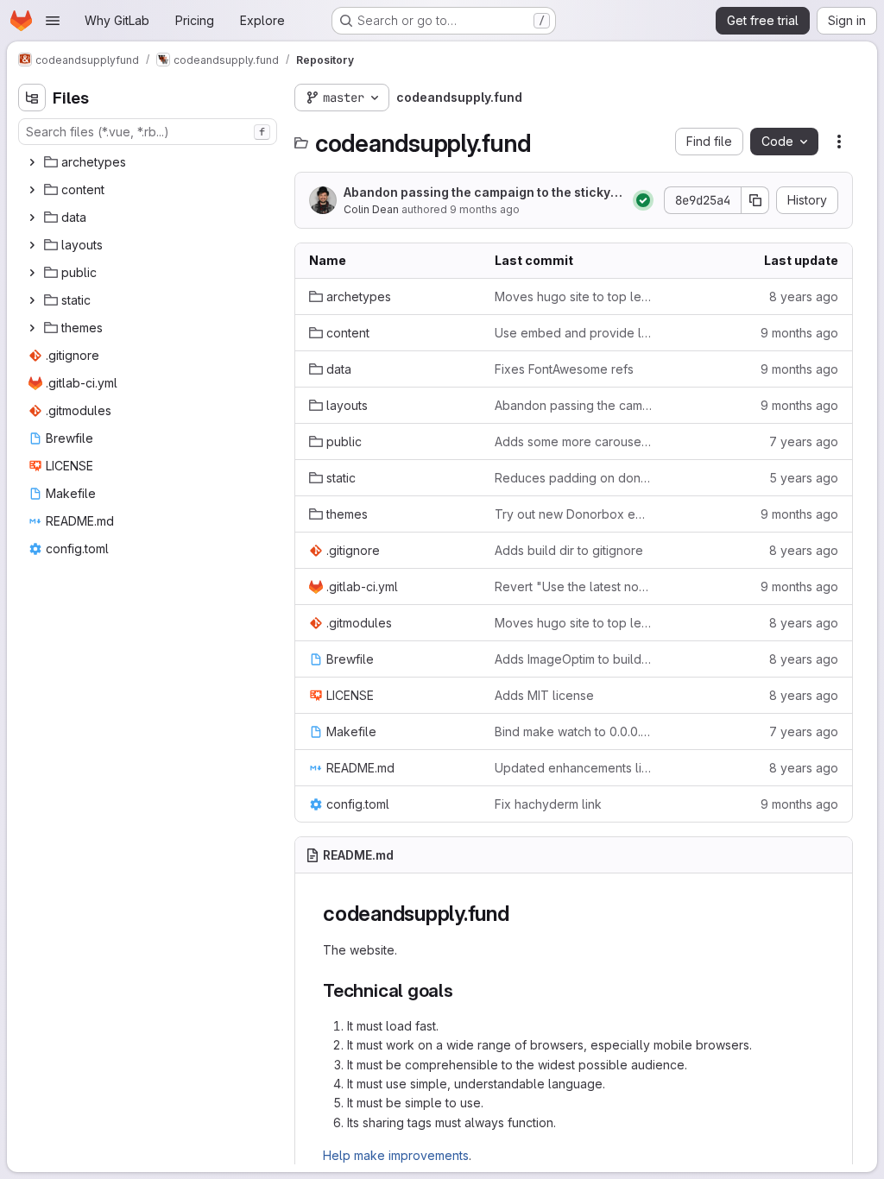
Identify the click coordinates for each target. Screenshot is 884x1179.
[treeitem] (149, 162)
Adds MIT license (544, 695)
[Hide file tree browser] (32, 97)
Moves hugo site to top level (574, 296)
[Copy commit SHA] (755, 200)
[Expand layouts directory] (32, 245)
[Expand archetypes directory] (32, 162)
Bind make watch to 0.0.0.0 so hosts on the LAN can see (574, 731)
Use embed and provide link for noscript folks (574, 332)
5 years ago (803, 477)
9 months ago (485, 209)
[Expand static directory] (32, 300)
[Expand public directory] (32, 272)
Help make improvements (396, 1155)
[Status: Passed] (643, 200)
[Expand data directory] (32, 217)
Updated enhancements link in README (574, 767)
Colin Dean (371, 209)
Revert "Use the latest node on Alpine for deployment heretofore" (574, 586)
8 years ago (803, 296)
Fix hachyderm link (548, 804)
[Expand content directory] (32, 190)
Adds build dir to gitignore (569, 550)
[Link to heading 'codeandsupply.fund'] (520, 913)
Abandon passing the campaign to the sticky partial (482, 193)
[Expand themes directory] (32, 328)
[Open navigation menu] (52, 21)
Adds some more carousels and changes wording (574, 441)
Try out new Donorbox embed (574, 514)
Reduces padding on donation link (574, 477)
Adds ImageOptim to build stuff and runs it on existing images (574, 659)
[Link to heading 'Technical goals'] (463, 990)
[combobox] (147, 131)
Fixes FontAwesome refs (564, 369)
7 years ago (803, 441)
